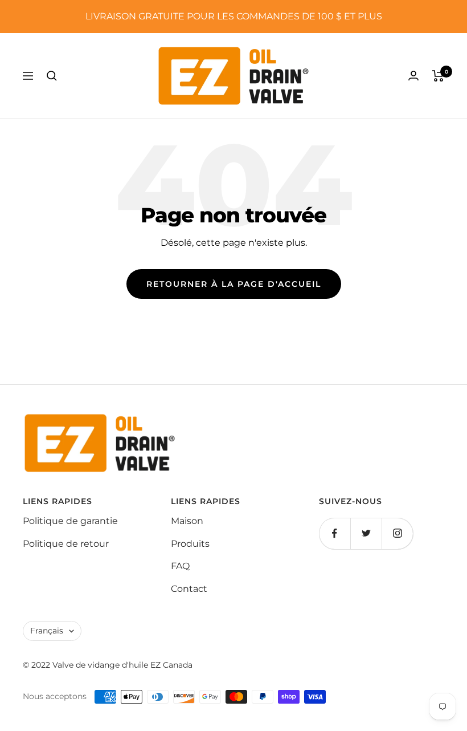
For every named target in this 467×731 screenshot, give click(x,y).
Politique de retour (66, 543)
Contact (189, 588)
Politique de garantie (70, 520)
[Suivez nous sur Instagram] (397, 533)
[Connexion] (413, 75)
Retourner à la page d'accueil (233, 284)
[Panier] (438, 76)
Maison (187, 520)
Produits (190, 543)
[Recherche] (52, 76)
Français (46, 631)
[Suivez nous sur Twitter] (366, 533)
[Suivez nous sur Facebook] (334, 533)
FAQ (180, 566)
